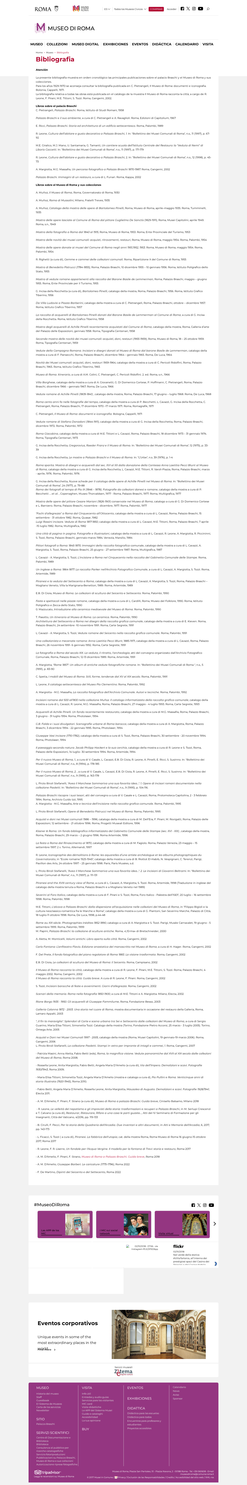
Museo (36, 44)
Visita (208, 44)
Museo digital (85, 44)
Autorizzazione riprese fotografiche (56, 1464)
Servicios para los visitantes (98, 1400)
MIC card (87, 1403)
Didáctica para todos (139, 1417)
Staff (39, 1397)
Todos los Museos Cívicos (128, 9)
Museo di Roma (71, 28)
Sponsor (177, 1398)
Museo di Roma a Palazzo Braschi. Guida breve (113, 1156)
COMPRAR (156, 9)
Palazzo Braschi (45, 1423)
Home (39, 52)
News (176, 1390)
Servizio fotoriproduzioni (50, 1454)
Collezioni (57, 44)
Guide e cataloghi (92, 1413)
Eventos (140, 44)
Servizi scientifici (52, 1432)
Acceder (171, 9)
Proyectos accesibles (139, 1428)
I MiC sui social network (109, 1232)
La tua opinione (91, 1420)
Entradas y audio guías (95, 1397)
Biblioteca (42, 1444)
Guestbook (42, 1400)
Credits (170, 1477)
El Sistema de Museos (49, 1403)
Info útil (86, 1393)
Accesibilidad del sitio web (190, 1477)
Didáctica (161, 44)
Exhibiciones (115, 44)
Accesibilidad (90, 1417)
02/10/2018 (191, 1258)
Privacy (121, 1477)
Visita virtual (165, 1233)
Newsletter (42, 1410)
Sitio (40, 1419)
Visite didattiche (91, 1407)
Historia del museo (47, 1393)
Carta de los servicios (48, 1407)
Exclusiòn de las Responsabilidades (146, 1477)
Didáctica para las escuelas (143, 1413)
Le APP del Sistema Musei (97, 1410)
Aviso (176, 1394)
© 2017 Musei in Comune (100, 1477)
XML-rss (209, 1477)
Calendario (187, 44)
